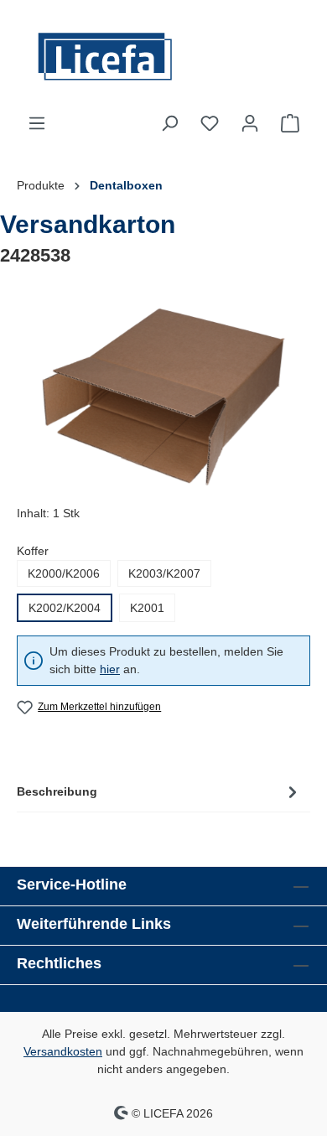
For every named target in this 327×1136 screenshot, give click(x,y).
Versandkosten (62, 1051)
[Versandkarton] (163, 397)
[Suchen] (169, 123)
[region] (163, 397)
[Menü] (37, 123)
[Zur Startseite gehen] (163, 56)
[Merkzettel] (209, 123)
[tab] (159, 791)
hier (110, 669)
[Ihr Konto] (250, 123)
